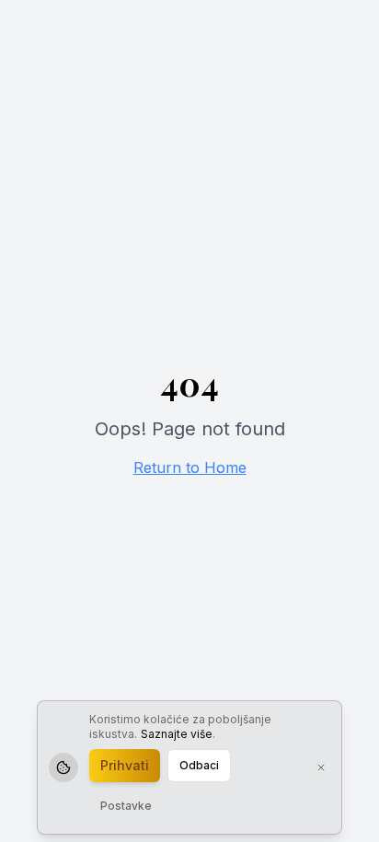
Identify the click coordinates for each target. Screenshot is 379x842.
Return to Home (190, 467)
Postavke (126, 806)
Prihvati (124, 765)
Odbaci (199, 765)
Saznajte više (176, 734)
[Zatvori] (321, 767)
